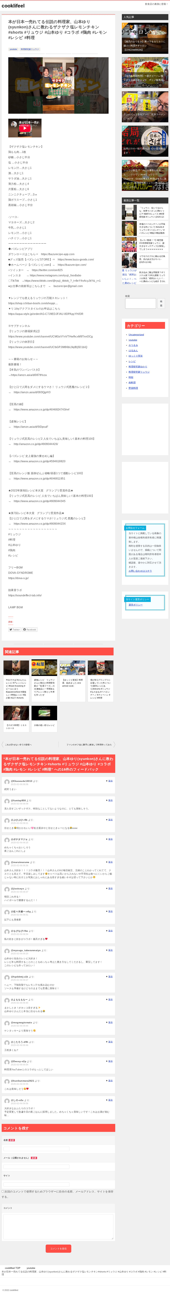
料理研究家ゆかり (138, 366)
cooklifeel (13, 5)
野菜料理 (133, 388)
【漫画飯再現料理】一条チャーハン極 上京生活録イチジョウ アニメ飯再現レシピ (144, 80)
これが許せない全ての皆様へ (18, 745)
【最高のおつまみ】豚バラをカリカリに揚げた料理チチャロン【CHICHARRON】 (144, 45)
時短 (131, 377)
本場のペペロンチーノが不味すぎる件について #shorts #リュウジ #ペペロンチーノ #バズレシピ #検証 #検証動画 (152, 228)
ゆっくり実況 (136, 355)
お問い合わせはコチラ (140, 571)
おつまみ (133, 345)
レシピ (132, 361)
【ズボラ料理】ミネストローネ (16, 726)
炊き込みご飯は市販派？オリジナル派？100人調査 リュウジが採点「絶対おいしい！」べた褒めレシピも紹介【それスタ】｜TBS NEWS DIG (152, 276)
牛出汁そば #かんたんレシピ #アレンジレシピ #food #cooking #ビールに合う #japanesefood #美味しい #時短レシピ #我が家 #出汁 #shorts (16, 689)
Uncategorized (136, 334)
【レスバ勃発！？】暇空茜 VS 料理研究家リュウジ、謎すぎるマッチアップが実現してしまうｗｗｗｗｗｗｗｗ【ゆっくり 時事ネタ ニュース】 (152, 244)
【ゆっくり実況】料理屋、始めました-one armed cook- (72, 683)
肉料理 (132, 382)
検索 (127, 296)
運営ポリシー (136, 604)
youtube (13, 49)
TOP (12, 1268)
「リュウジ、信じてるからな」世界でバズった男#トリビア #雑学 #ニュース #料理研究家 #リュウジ (151, 212)
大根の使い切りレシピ (44, 725)
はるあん (133, 350)
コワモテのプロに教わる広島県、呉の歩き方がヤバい (152, 259)
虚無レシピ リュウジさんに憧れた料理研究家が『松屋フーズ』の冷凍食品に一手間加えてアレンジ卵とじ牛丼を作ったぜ (44, 687)
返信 (110, 781)
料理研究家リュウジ (30, 49)
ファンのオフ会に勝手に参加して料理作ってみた (89, 745)
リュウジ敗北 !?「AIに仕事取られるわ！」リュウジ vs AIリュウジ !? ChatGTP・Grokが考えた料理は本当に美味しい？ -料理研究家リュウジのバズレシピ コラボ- (145, 178)
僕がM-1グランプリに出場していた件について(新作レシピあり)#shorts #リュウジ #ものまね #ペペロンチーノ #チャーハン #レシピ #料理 (100, 689)
